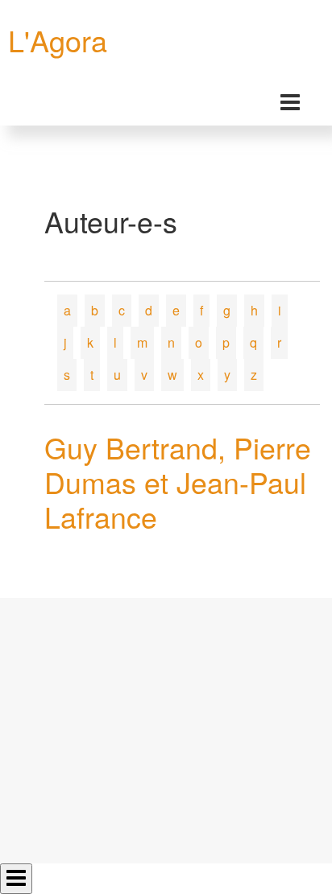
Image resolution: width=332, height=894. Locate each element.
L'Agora (57, 40)
